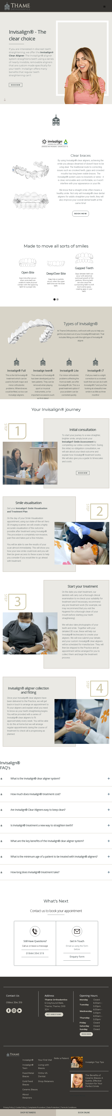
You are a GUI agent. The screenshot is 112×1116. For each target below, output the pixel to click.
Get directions (54, 1014)
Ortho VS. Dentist (43, 1075)
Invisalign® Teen (27, 1066)
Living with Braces (43, 1066)
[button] (104, 6)
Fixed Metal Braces (28, 1075)
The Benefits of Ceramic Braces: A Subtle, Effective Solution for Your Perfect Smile (94, 1081)
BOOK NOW (15, 85)
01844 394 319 (14, 1002)
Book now (86, 1034)
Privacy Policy (8, 1107)
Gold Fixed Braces (27, 1083)
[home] (17, 6)
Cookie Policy (21, 1107)
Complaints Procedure (36, 1107)
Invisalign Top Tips (94, 1062)
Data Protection (53, 1107)
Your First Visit (45, 1060)
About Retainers (27, 1096)
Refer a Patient (61, 1058)
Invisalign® (27, 1060)
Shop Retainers (46, 1081)
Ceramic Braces (30, 1089)
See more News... (78, 1095)
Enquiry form (77, 956)
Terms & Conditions (68, 1107)
